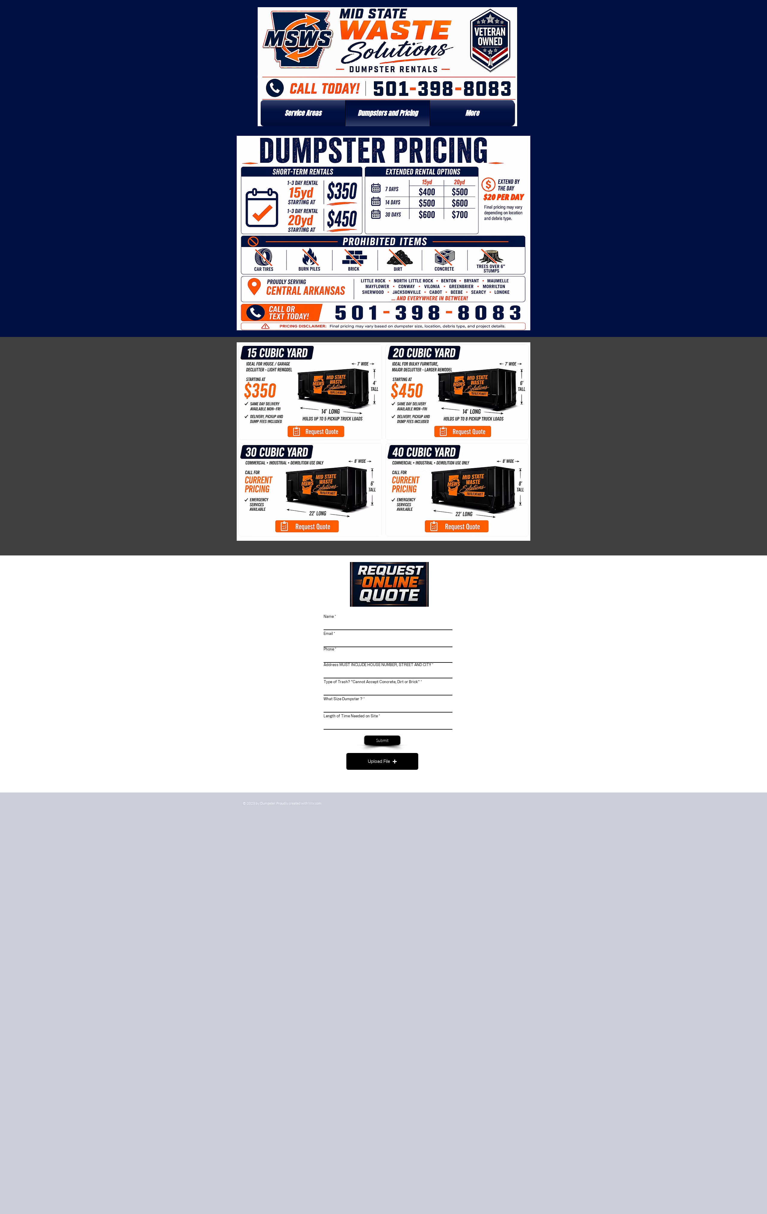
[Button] (315, 430)
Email (328, 633)
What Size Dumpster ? (343, 699)
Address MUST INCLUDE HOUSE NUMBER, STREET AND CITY (377, 664)
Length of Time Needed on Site (351, 716)
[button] (303, 113)
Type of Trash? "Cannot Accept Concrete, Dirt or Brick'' (372, 681)
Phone (329, 649)
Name (329, 616)
